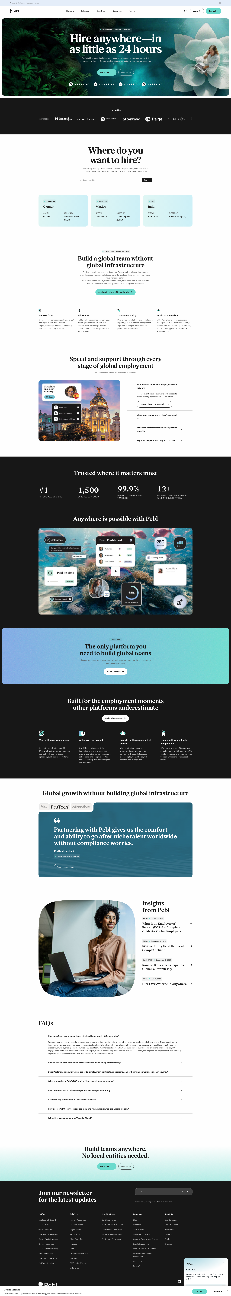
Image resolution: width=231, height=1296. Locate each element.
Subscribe (185, 1198)
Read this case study (66, 873)
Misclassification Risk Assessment (142, 1262)
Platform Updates (46, 1270)
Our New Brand (171, 1231)
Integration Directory (47, 1265)
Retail (72, 1255)
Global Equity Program (48, 1246)
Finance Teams (76, 1231)
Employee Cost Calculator (144, 1255)
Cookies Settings (216, 1291)
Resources (117, 11)
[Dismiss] (220, 2)
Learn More (34, 3)
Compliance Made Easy (112, 1236)
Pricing (132, 11)
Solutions (85, 11)
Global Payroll (44, 1231)
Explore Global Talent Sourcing (153, 404)
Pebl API (136, 1272)
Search (147, 180)
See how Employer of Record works (113, 292)
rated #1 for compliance (96, 1060)
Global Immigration (46, 1250)
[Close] (227, 1290)
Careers (168, 1241)
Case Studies (138, 1236)
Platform (70, 11)
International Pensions (48, 1241)
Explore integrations (113, 718)
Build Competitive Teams (112, 1231)
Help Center (138, 1268)
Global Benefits (45, 1236)
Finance (73, 1250)
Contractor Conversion (111, 1246)
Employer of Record (47, 1226)
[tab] (44, 806)
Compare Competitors (142, 1241)
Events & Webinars (141, 1250)
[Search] (185, 11)
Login (195, 11)
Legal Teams (75, 1236)
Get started (105, 72)
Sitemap (168, 1250)
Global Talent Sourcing (48, 1255)
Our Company (171, 1226)
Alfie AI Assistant (45, 1260)
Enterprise (74, 1274)
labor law (115, 1051)
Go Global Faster (109, 1226)
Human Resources (78, 1226)
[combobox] (112, 180)
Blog (135, 1226)
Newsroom (169, 1236)
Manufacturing (76, 1246)
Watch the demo (114, 671)
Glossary (137, 1231)
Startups (73, 1265)
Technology (75, 1241)
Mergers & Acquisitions (112, 1241)
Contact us (213, 11)
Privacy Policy (167, 1208)
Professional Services (79, 1260)
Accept (199, 1291)
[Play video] (115, 571)
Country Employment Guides (145, 1246)
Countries (101, 11)
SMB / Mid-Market (78, 1270)
